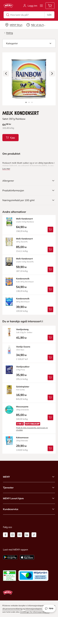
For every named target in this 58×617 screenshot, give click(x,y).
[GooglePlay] (10, 557)
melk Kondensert (24, 218)
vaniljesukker (23, 366)
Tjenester (8, 487)
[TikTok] (34, 534)
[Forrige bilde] (6, 73)
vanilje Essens (23, 346)
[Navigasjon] (41, 5)
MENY (6, 476)
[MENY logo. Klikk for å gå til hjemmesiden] (8, 6)
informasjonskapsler (33, 609)
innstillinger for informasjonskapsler (34, 612)
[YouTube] (19, 534)
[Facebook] (5, 534)
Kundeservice (10, 509)
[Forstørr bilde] (29, 78)
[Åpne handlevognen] (50, 5)
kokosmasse (22, 437)
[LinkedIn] (26, 534)
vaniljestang (22, 329)
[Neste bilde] (52, 73)
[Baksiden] (29, 102)
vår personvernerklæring (12, 609)
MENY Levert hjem (13, 498)
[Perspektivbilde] (32, 102)
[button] (29, 43)
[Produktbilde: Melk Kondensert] (26, 102)
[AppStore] (27, 557)
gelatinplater (22, 386)
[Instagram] (12, 534)
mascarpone (22, 406)
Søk (49, 14)
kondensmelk (22, 278)
